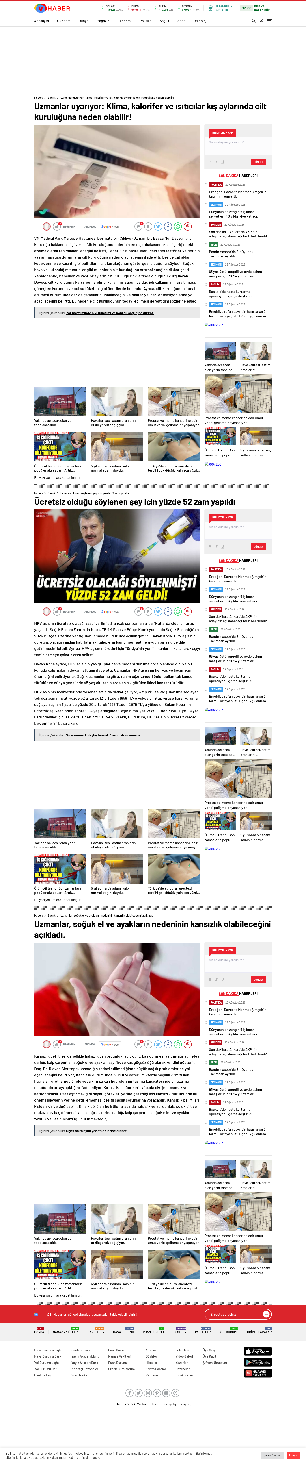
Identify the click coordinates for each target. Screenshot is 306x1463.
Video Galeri (184, 1356)
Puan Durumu (153, 1330)
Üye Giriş (209, 1350)
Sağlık (164, 20)
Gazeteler (96, 1330)
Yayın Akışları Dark (84, 1363)
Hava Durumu (123, 1330)
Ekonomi (124, 20)
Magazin (103, 20)
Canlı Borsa (116, 1350)
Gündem (63, 20)
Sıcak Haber (184, 1375)
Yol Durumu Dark (46, 1369)
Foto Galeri (183, 1350)
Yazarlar (182, 1363)
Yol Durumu (229, 1330)
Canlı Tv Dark (80, 1350)
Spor (181, 20)
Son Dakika (79, 1375)
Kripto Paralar (259, 1330)
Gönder (258, 161)
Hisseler (179, 1330)
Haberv (38, 97)
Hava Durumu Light (48, 1350)
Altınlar (151, 1350)
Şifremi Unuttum (215, 1363)
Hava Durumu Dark (47, 1356)
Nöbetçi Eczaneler (84, 1369)
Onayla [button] (293, 1455)
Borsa (39, 1330)
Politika (145, 20)
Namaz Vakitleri (66, 1330)
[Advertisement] (153, 59)
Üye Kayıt (209, 1356)
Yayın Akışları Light (85, 1356)
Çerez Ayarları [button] (273, 1455)
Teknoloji (200, 20)
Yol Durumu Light (46, 1363)
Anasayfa (41, 20)
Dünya (83, 20)
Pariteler (203, 1330)
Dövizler (151, 1356)
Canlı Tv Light (44, 1375)
